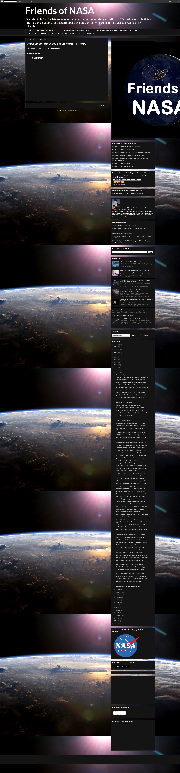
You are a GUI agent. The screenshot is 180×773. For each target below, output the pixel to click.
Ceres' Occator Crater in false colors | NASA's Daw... (131, 455)
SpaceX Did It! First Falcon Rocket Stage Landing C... (131, 395)
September (119, 594)
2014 (116, 618)
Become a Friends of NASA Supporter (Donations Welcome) (115, 30)
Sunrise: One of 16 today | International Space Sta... (131, 527)
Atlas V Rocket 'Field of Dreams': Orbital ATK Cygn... (131, 567)
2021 (116, 357)
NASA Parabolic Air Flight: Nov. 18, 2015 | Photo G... (131, 532)
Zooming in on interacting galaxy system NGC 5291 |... (132, 486)
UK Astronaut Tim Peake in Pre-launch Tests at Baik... (131, 460)
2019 (116, 362)
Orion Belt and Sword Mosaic (124, 415)
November (119, 589)
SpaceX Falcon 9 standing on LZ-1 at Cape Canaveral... (132, 387)
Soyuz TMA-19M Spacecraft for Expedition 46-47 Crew (132, 468)
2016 (116, 370)
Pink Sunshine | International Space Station (128, 581)
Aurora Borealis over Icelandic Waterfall (131, 261)
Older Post (102, 106)
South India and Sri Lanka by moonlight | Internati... (131, 539)
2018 (116, 365)
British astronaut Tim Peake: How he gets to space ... (131, 476)
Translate (145, 335)
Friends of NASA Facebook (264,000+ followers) (126, 146)
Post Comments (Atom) (70, 110)
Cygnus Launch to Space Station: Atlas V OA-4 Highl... (132, 522)
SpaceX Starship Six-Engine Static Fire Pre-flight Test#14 (129, 309)
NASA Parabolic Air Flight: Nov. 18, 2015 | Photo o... (131, 534)
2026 (116, 344)
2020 (116, 360)
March (118, 610)
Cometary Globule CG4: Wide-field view (124, 315)
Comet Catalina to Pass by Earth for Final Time (129, 410)
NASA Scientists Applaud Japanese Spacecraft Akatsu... (132, 447)
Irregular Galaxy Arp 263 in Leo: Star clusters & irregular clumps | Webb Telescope (134, 290)
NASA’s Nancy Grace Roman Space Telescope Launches (129, 228)
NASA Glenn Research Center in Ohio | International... (132, 435)
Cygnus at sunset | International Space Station (129, 550)
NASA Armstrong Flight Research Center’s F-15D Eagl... (132, 514)
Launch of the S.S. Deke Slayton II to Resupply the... (131, 555)
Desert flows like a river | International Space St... (130, 519)
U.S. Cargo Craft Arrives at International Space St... (131, 481)
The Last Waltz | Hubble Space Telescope (128, 586)
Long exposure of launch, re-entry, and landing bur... (131, 390)
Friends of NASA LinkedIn (37, 34)
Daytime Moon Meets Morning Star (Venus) (128, 405)
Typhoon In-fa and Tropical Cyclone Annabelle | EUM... (132, 578)
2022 (116, 354)
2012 (116, 623)
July (117, 600)
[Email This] (52, 48)
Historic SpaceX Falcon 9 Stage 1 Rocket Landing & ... (132, 379)
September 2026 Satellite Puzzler (122, 225)
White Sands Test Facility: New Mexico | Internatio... (131, 423)
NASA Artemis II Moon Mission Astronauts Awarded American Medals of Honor (135, 280)
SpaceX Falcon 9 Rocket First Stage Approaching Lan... (132, 384)
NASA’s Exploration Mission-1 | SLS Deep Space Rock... (132, 397)
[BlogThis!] (54, 48)
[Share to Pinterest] (59, 48)
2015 (116, 372)
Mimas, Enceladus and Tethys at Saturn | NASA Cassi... (132, 506)
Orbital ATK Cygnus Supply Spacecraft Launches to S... (132, 547)
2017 (116, 367)
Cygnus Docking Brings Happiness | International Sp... (132, 442)
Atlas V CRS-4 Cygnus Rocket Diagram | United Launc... (132, 557)
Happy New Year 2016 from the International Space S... (132, 377)
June (117, 602)
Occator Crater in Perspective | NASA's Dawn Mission (131, 450)
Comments (117, 714)
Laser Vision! (119, 584)
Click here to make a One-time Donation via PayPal (127, 193)
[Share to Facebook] (57, 48)
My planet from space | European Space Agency (130, 407)
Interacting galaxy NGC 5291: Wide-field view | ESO (131, 488)
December (119, 375)
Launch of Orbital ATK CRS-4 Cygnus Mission (129, 552)
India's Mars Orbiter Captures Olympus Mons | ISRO (131, 529)
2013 (116, 621)
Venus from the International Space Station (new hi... (131, 437)
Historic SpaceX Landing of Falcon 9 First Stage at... (131, 392)
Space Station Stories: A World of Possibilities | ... (130, 511)
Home (30, 30)
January (118, 615)
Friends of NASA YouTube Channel (122, 166)
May (117, 605)
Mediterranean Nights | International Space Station (131, 496)
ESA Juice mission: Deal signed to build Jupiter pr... (131, 473)
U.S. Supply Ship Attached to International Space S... (131, 445)
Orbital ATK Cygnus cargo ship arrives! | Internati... (131, 478)
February (119, 612)
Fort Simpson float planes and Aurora (127, 470)
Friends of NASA (59, 10)
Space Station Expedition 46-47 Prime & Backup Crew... (132, 458)
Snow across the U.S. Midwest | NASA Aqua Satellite (131, 576)
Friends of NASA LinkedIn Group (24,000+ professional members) (131, 152)
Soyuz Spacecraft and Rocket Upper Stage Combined (131, 463)
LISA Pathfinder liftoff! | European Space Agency (130, 573)
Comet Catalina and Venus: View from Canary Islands (131, 413)
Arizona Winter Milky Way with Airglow (127, 418)
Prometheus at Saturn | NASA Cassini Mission (129, 504)
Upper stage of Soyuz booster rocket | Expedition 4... (131, 465)
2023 (116, 352)
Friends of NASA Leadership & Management (73, 30)
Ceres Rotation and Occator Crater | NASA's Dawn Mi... (132, 452)
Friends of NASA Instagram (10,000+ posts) (125, 149)
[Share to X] (55, 48)
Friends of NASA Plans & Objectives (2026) (66, 34)
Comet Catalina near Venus (124, 420)
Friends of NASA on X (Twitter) (121, 163)
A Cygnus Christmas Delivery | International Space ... (131, 440)
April (117, 607)
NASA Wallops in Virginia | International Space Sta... (131, 432)
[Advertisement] (132, 689)
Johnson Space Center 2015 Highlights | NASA (129, 400)
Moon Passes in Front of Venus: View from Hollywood (131, 542)
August (118, 597)
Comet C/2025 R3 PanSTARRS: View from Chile (134, 319)
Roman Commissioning (119, 233)
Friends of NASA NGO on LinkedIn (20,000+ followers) (128, 155)
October (118, 592)
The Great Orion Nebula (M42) (125, 402)
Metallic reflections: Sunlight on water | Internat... (130, 509)
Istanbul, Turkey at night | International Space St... (130, 537)
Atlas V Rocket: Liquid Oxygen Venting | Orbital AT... (131, 564)
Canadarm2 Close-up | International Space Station (130, 524)
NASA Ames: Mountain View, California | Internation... (131, 425)
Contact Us (90, 34)
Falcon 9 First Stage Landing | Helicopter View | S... (131, 382)
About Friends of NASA (45, 30)
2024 (116, 349)
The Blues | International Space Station (127, 545)
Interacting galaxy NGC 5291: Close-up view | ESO (131, 483)
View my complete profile (119, 216)
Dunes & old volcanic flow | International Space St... (131, 516)
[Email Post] (48, 48)
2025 (116, 347)
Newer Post (30, 106)
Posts (116, 711)
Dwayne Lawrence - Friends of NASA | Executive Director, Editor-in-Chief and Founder (132, 208)
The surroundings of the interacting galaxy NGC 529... (132, 491)
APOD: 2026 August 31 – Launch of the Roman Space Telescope (131, 236)
